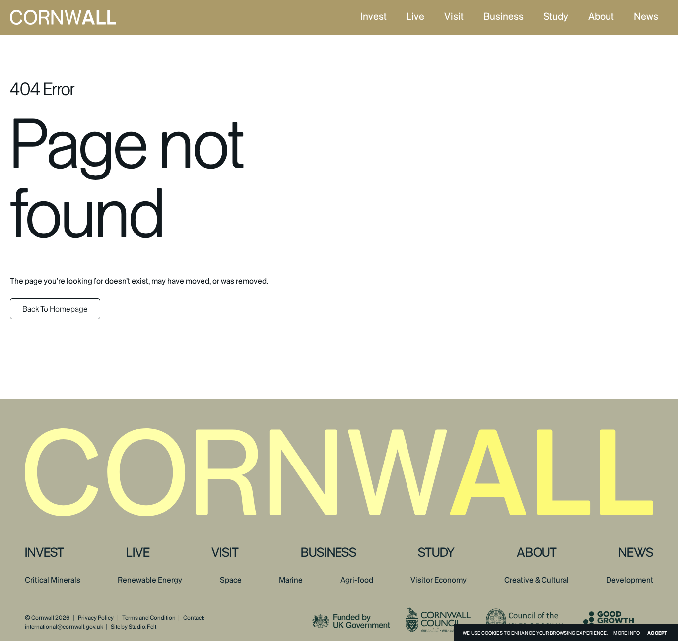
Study (555, 16)
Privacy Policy (96, 617)
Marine (291, 580)
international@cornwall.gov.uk (64, 626)
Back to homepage (55, 309)
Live (415, 16)
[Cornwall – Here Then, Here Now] (88, 17)
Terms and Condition (149, 617)
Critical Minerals (52, 580)
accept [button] (657, 633)
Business (503, 16)
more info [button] (626, 632)
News (646, 16)
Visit (454, 16)
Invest (373, 16)
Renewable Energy (150, 580)
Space (231, 580)
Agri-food (356, 580)
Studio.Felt (142, 626)
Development (629, 580)
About (601, 16)
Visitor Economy (438, 580)
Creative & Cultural (536, 580)
